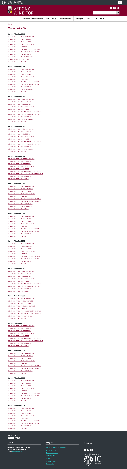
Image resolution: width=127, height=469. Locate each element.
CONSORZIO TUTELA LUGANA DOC (18, 47)
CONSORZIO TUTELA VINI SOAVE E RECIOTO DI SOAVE (24, 49)
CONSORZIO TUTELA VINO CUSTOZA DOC (20, 39)
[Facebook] (111, 8)
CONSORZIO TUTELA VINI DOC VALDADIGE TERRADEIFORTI (25, 52)
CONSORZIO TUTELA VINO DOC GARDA (19, 42)
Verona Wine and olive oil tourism (33, 19)
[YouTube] (117, 8)
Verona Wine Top (51, 19)
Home (10, 24)
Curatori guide (79, 19)
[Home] (11, 10)
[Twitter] (114, 8)
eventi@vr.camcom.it (18, 451)
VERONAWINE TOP (24, 10)
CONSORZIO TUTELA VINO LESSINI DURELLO (21, 44)
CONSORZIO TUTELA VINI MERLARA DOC (20, 57)
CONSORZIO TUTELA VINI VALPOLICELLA (20, 54)
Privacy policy (50, 464)
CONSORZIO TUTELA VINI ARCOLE (18, 62)
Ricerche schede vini (66, 19)
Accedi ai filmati (99, 19)
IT (119, 2)
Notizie (89, 19)
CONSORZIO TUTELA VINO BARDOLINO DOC (21, 37)
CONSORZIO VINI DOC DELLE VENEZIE (19, 59)
